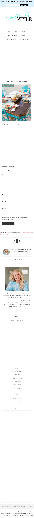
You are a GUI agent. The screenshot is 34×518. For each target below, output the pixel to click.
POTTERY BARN (17, 398)
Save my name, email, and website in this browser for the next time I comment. (15, 218)
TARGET (17, 395)
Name (4, 194)
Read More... (22, 306)
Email (4, 201)
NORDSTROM (17, 381)
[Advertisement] (17, 59)
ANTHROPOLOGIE (17, 378)
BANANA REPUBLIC (17, 385)
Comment (5, 174)
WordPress (29, 506)
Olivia (12, 506)
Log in (17, 507)
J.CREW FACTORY (17, 371)
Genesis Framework (21, 506)
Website (4, 208)
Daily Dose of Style (17, 16)
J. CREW (17, 368)
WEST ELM (17, 401)
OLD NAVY (17, 388)
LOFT (17, 391)
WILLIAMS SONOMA (17, 405)
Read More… (27, 251)
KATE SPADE (17, 374)
